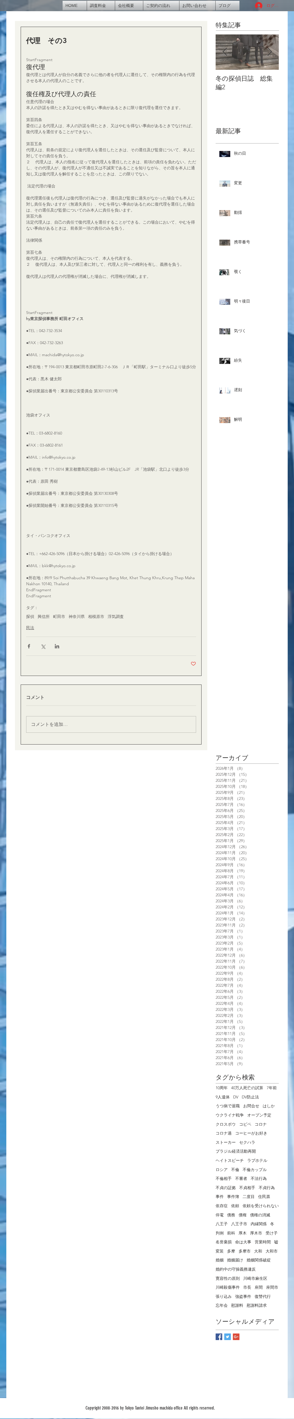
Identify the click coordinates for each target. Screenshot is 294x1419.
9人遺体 (223, 1097)
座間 (259, 1287)
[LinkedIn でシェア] (57, 646)
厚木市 (256, 1233)
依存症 (222, 1205)
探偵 (30, 616)
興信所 (44, 616)
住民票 (264, 1196)
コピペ (245, 1124)
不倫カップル (255, 1169)
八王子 (222, 1223)
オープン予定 (259, 1115)
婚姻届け (235, 1260)
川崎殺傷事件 (228, 1287)
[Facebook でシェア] (29, 646)
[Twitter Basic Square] (227, 1336)
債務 (231, 1215)
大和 (258, 1251)
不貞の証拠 (226, 1187)
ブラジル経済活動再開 (236, 1151)
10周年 (222, 1087)
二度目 (249, 1196)
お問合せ (251, 1105)
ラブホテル (257, 1160)
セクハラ (247, 1142)
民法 (30, 627)
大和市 (272, 1251)
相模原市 (96, 616)
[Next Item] (269, 52)
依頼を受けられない (261, 1205)
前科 (231, 1233)
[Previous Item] (224, 52)
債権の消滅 (260, 1215)
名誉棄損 (224, 1241)
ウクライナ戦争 (230, 1115)
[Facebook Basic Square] (219, 1336)
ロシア (222, 1169)
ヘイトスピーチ (230, 1160)
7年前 (272, 1087)
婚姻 (220, 1260)
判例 (220, 1233)
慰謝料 (237, 1305)
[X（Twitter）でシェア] (43, 646)
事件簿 (233, 1196)
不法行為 (259, 1178)
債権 (243, 1215)
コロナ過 (224, 1133)
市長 (247, 1287)
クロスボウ (226, 1124)
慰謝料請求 (257, 1305)
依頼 (235, 1205)
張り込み (224, 1296)
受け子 (272, 1233)
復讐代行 (263, 1296)
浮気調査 (116, 616)
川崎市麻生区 (255, 1278)
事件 (220, 1196)
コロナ (261, 1124)
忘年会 (222, 1305)
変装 (220, 1251)
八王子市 (239, 1223)
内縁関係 (259, 1223)
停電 (220, 1215)
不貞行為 (267, 1187)
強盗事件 (243, 1296)
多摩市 (245, 1251)
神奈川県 (77, 616)
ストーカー (226, 1142)
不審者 (241, 1178)
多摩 (231, 1251)
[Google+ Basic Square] (236, 1336)
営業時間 (263, 1241)
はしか (269, 1105)
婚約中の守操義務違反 (236, 1269)
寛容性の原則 (228, 1278)
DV (235, 1097)
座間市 (272, 1287)
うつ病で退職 (228, 1105)
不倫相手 (224, 1178)
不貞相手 (247, 1187)
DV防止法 (250, 1097)
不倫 (235, 1169)
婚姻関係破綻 (259, 1260)
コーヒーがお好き (251, 1133)
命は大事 (243, 1241)
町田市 (59, 616)
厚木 (243, 1233)
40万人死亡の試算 (247, 1087)
